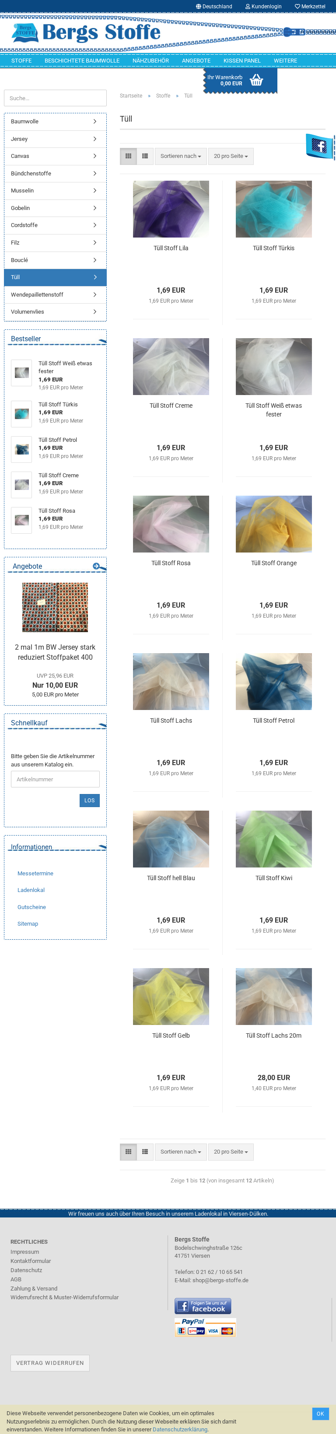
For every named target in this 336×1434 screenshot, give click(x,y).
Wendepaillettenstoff (37, 294)
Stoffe (21, 60)
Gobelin (20, 208)
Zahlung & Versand (33, 1288)
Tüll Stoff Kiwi (274, 877)
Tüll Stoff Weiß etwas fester (273, 410)
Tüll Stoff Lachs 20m (273, 1035)
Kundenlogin (266, 6)
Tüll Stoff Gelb (171, 1035)
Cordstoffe (24, 225)
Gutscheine (32, 907)
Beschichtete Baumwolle (82, 60)
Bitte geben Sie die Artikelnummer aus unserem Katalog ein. (52, 760)
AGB (15, 1279)
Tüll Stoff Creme (171, 405)
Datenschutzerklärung (180, 1429)
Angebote (196, 60)
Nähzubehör (151, 60)
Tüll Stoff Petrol (273, 720)
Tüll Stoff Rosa (171, 563)
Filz (15, 242)
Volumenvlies (27, 311)
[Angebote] (96, 567)
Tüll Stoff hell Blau (171, 877)
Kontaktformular (30, 1261)
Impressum (24, 1252)
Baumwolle (24, 121)
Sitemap (28, 923)
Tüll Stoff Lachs (171, 720)
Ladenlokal (31, 890)
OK (321, 1414)
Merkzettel (313, 6)
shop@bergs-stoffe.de (220, 1280)
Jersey (19, 139)
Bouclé (19, 260)
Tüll (15, 277)
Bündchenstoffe (31, 173)
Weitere (285, 60)
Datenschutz (26, 1270)
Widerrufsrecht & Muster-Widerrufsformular (64, 1297)
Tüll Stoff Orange (274, 563)
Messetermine (35, 873)
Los (89, 800)
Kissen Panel (242, 60)
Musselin (22, 190)
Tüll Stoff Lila (171, 248)
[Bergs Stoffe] (85, 32)
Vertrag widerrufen (50, 1363)
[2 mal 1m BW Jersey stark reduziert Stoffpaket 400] (55, 607)
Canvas (20, 156)
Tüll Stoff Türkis (273, 248)
